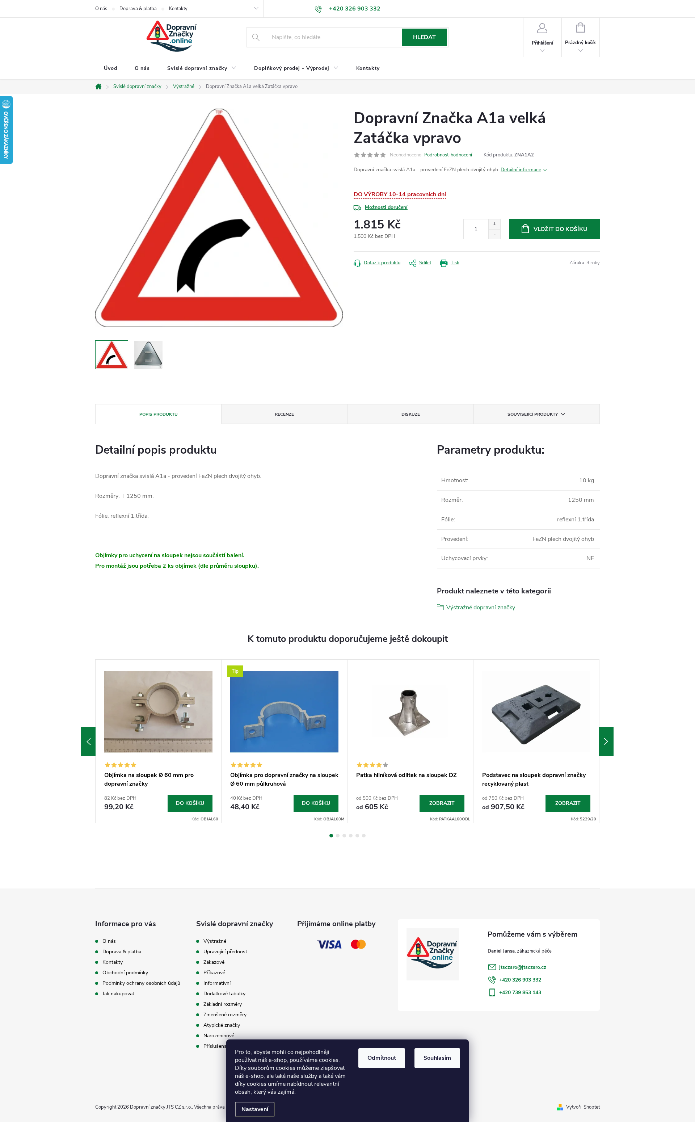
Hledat (424, 37)
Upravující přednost (225, 952)
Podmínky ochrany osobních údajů (141, 983)
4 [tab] (351, 835)
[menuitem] (110, 68)
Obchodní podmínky (125, 972)
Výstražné (214, 941)
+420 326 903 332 (520, 979)
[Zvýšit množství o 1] (494, 224)
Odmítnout (381, 1058)
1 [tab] (331, 835)
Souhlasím (437, 1058)
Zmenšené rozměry (225, 1015)
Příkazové (214, 973)
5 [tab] (357, 835)
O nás (101, 8)
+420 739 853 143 (520, 992)
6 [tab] (364, 835)
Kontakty (178, 8)
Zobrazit (442, 803)
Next (606, 741)
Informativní (217, 983)
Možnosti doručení (386, 207)
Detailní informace (521, 169)
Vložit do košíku (560, 229)
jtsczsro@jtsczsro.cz (522, 967)
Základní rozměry (222, 1004)
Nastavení (254, 1109)
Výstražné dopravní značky (480, 608)
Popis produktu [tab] (158, 414)
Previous (88, 741)
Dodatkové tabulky (224, 994)
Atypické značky (221, 1025)
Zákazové (213, 962)
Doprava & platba (138, 8)
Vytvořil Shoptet (583, 1107)
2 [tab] (338, 835)
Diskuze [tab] (410, 414)
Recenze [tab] (284, 414)
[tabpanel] (159, 741)
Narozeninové (218, 1036)
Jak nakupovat (118, 993)
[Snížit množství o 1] (494, 234)
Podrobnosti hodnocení (448, 155)
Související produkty (532, 414)
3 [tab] (344, 835)
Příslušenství (217, 1046)
